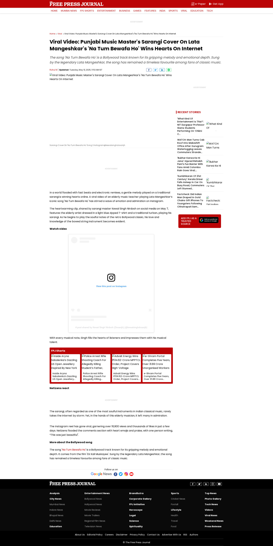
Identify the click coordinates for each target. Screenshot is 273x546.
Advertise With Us (171, 534)
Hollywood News (93, 504)
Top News (210, 493)
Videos (209, 509)
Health (174, 515)
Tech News (211, 504)
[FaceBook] (115, 474)
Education (197, 10)
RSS (185, 534)
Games (137, 10)
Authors (194, 534)
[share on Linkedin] (162, 70)
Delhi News (55, 520)
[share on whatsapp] (168, 70)
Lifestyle (176, 509)
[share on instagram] (212, 484)
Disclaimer (121, 534)
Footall (174, 504)
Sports (173, 10)
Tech (210, 10)
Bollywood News (93, 498)
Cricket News (178, 498)
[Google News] (101, 474)
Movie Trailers (92, 515)
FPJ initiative (137, 504)
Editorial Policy (95, 534)
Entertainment (106, 10)
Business (124, 10)
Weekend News (214, 520)
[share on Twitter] (155, 70)
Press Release (213, 526)
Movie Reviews (92, 509)
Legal (132, 515)
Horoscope (136, 509)
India (162, 10)
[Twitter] (121, 474)
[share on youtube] (219, 484)
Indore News (56, 509)
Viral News (211, 515)
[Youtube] (131, 474)
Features (150, 10)
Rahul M (53, 69)
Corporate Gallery (140, 498)
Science (134, 520)
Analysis (55, 493)
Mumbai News (69, 10)
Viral (184, 10)
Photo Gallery (213, 498)
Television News (93, 526)
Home (54, 10)
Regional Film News (95, 520)
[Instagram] (126, 474)
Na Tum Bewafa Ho (73, 450)
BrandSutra (136, 493)
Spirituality (136, 526)
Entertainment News (97, 493)
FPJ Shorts (87, 10)
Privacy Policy (137, 534)
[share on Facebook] (148, 70)
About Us (80, 534)
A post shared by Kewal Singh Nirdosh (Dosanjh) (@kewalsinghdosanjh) (111, 327)
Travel (174, 520)
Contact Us (153, 534)
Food (173, 526)
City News (55, 498)
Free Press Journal (76, 3)
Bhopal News (56, 515)
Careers (109, 534)
